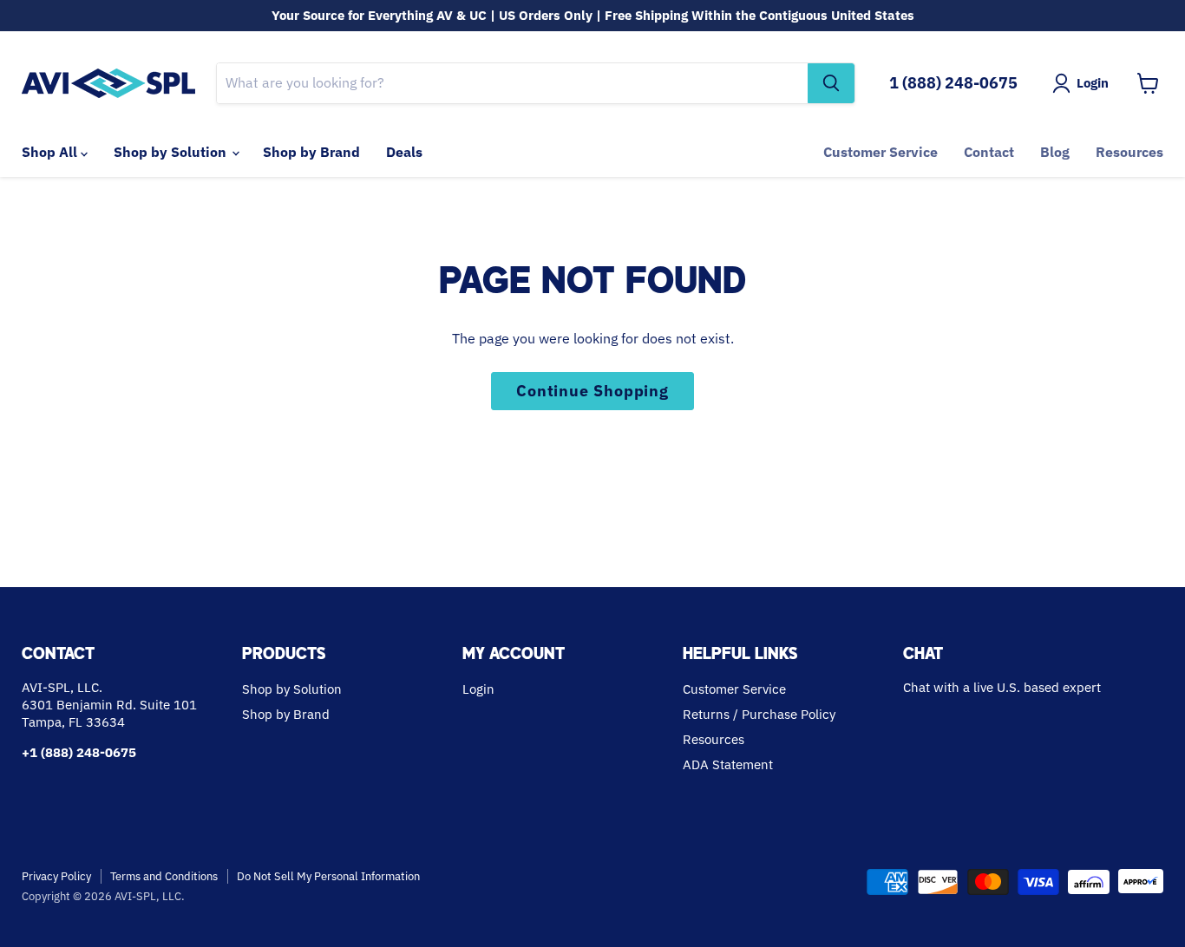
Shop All (51, 151)
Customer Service (880, 151)
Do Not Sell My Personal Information (328, 876)
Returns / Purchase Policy (759, 714)
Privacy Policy (56, 876)
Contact (989, 151)
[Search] (831, 83)
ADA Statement (728, 764)
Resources (1129, 151)
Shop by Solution (172, 151)
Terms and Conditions (164, 876)
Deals (404, 151)
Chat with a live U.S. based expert (1002, 687)
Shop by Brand (311, 151)
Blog (1055, 151)
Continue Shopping (592, 391)
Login (478, 689)
